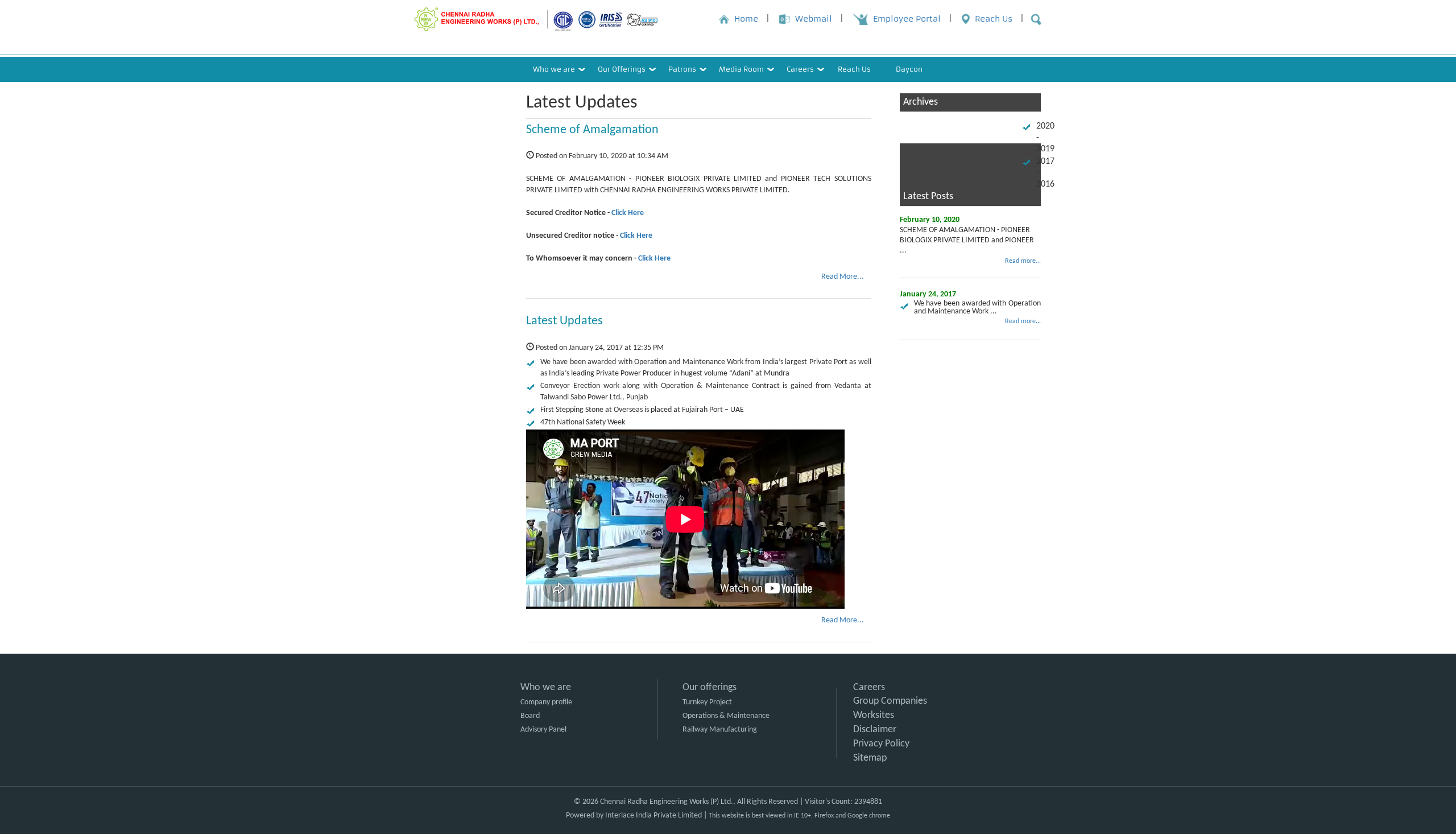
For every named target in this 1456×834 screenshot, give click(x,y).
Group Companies (890, 701)
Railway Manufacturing (719, 729)
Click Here (627, 213)
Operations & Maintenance (726, 716)
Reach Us (854, 69)
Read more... (1023, 261)
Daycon (909, 69)
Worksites (873, 715)
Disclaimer (874, 729)
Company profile (546, 702)
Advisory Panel (543, 729)
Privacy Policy (881, 743)
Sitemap (870, 758)
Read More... (842, 277)
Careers (869, 687)
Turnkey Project (707, 702)
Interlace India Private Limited (653, 815)
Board (530, 716)
